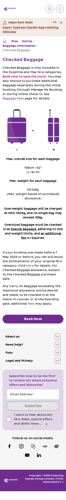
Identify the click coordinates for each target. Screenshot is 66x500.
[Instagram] (21, 446)
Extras (27, 41)
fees (31, 304)
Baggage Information (19, 46)
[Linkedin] (39, 455)
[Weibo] (56, 446)
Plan (14, 41)
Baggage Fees (13, 98)
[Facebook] (9, 446)
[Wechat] (33, 446)
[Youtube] (27, 455)
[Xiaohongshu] (45, 446)
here (30, 266)
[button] (33, 337)
